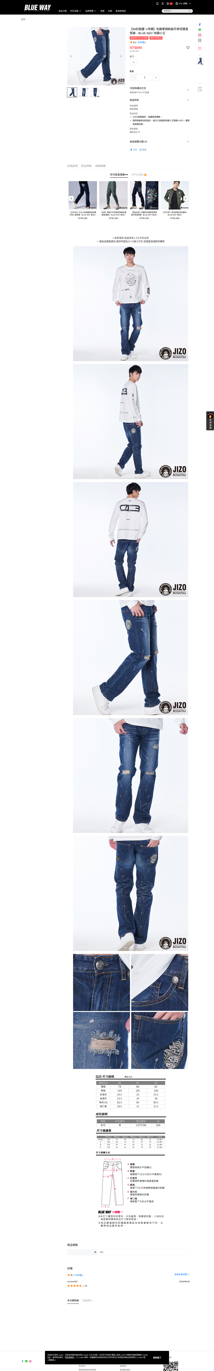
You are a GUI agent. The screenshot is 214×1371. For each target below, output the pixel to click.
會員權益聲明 (125, 1370)
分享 (135, 150)
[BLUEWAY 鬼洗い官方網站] (37, 7)
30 (133, 62)
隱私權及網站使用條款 (87, 1370)
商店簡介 (82, 1366)
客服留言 (123, 1366)
